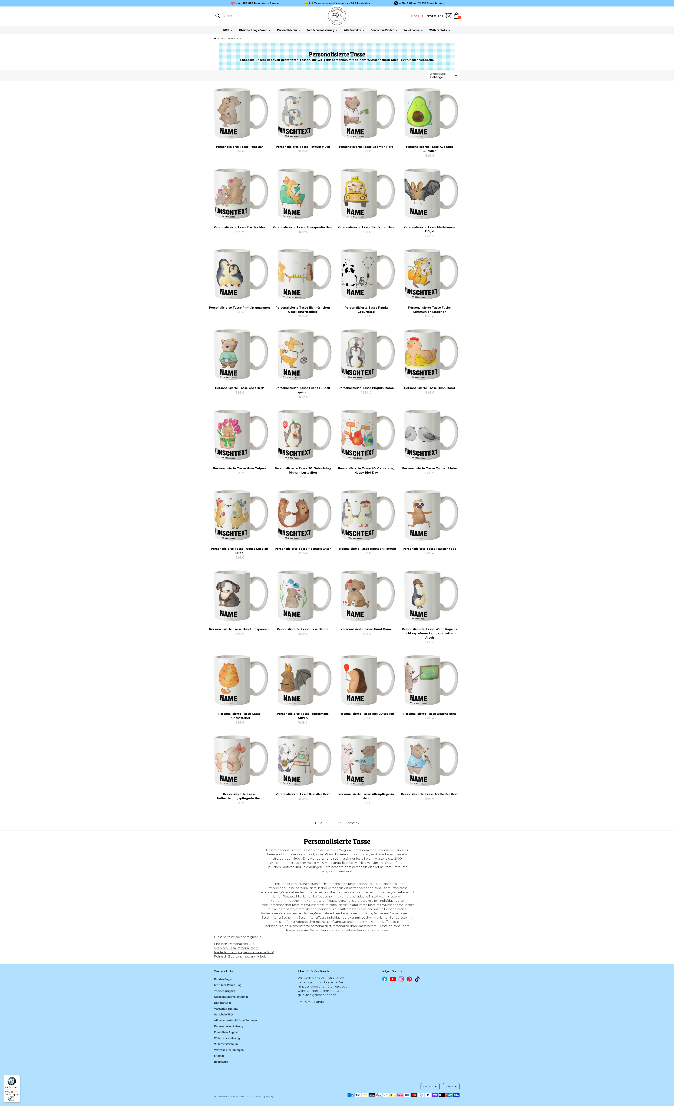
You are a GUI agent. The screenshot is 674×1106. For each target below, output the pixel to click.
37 (339, 823)
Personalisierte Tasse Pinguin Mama (366, 388)
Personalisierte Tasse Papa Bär (239, 146)
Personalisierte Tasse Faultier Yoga (429, 548)
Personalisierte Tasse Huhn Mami (429, 388)
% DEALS (417, 16)
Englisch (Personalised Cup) (235, 944)
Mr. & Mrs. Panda (244, 1096)
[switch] (11, 1099)
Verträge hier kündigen (229, 1050)
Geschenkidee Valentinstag (231, 996)
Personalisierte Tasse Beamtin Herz (366, 146)
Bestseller (435, 16)
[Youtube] (393, 979)
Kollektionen (412, 30)
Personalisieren (287, 30)
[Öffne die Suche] (217, 15)
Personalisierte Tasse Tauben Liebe (429, 468)
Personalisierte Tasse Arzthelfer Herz (429, 794)
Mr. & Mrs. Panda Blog (227, 985)
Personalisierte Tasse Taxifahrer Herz (366, 227)
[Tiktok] (417, 979)
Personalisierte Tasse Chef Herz (239, 388)
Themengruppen (224, 991)
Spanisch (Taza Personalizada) (236, 948)
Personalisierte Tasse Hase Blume (303, 629)
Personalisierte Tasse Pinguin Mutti (303, 146)
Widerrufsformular (226, 1044)
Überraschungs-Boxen (253, 30)
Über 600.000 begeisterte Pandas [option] (257, 3)
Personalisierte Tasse (230, 38)
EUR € (449, 1086)
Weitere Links (438, 30)
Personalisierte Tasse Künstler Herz (303, 794)
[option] (419, 3)
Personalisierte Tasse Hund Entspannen (239, 629)
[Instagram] (401, 979)
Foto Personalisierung (321, 30)
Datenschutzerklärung (228, 1026)
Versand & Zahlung (226, 1008)
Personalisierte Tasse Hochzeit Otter (303, 548)
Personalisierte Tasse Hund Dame (366, 629)
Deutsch (428, 1086)
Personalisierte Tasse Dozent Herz (429, 713)
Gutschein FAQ (223, 1014)
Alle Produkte (353, 30)
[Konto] (448, 16)
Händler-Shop (223, 1002)
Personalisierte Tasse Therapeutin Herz (303, 227)
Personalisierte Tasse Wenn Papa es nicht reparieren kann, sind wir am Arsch (429, 633)
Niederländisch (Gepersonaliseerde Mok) (244, 952)
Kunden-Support (224, 979)
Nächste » (352, 823)
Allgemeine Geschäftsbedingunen (235, 1020)
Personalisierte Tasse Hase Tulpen (239, 468)
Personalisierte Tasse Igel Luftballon (366, 713)
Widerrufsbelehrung (227, 1038)
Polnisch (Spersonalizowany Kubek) (240, 956)
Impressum (221, 1061)
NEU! (226, 30)
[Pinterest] (409, 979)
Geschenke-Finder (382, 30)
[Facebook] (384, 979)
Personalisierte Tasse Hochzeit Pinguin (366, 548)
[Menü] (668, 1099)
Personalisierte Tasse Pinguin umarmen (239, 307)
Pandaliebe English (226, 1032)
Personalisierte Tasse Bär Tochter (239, 227)
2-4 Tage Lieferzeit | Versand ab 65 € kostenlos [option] (339, 3)
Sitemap (219, 1055)
